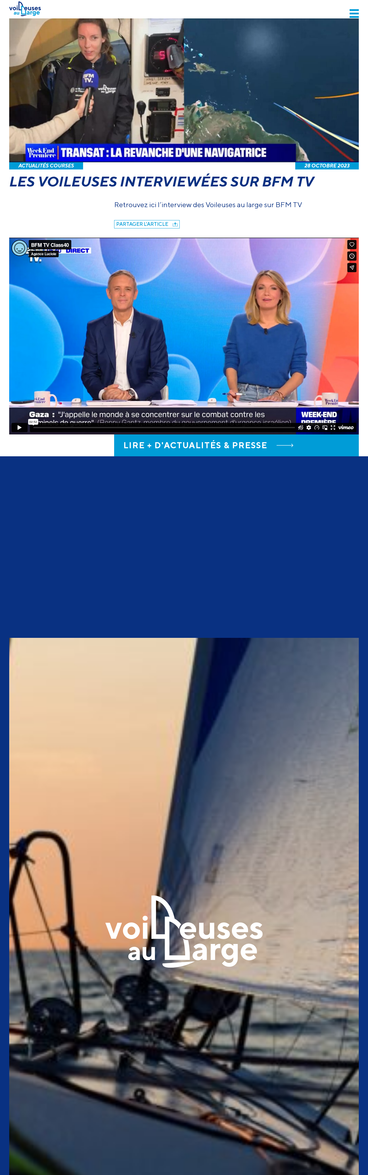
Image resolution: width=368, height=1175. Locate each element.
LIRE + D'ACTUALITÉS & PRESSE (195, 445)
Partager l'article (142, 224)
